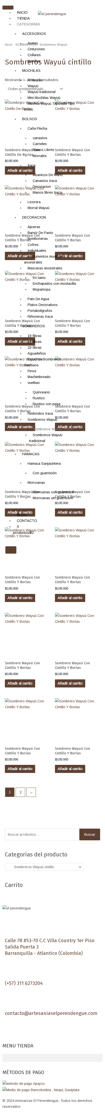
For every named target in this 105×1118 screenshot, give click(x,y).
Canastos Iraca (45, 181)
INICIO (22, 12)
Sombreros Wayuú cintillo (53, 429)
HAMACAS (31, 454)
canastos (40, 138)
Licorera (34, 202)
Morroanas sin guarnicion (53, 498)
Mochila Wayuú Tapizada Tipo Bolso (49, 106)
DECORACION (34, 217)
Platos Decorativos (43, 305)
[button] (52, 1058)
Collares (34, 55)
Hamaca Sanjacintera (44, 463)
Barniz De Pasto (40, 233)
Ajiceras (34, 227)
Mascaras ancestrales (45, 268)
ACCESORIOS (34, 34)
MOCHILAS (31, 71)
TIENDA (23, 18)
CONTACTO (27, 521)
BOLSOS (29, 119)
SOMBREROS (33, 326)
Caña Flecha (37, 128)
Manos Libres (43, 150)
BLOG (22, 515)
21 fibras (35, 342)
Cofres (33, 245)
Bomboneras (38, 239)
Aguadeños (37, 353)
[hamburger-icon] (7, 8)
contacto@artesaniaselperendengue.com (51, 1013)
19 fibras (35, 336)
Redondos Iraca (40, 413)
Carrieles (40, 144)
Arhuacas (35, 80)
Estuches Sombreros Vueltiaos (42, 362)
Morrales (40, 156)
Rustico (39, 398)
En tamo (39, 278)
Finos (32, 371)
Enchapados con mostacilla (54, 283)
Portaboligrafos (40, 311)
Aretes (33, 43)
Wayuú (33, 86)
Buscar (89, 834)
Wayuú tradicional (41, 92)
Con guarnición (45, 473)
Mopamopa (41, 289)
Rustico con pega (46, 404)
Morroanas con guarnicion (53, 492)
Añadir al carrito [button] (70, 512)
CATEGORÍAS (28, 24)
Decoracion (42, 187)
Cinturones (36, 49)
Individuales (37, 251)
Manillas (34, 61)
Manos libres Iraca (47, 192)
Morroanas (36, 483)
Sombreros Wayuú (42, 420)
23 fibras (35, 347)
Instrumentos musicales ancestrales (44, 259)
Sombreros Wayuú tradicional (45, 438)
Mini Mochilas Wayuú (44, 98)
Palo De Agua (38, 299)
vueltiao (34, 383)
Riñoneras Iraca (40, 316)
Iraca (31, 165)
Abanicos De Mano (48, 175)
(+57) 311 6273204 (24, 983)
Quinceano (41, 392)
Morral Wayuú (38, 208)
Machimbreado (39, 377)
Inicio (8, 44)
